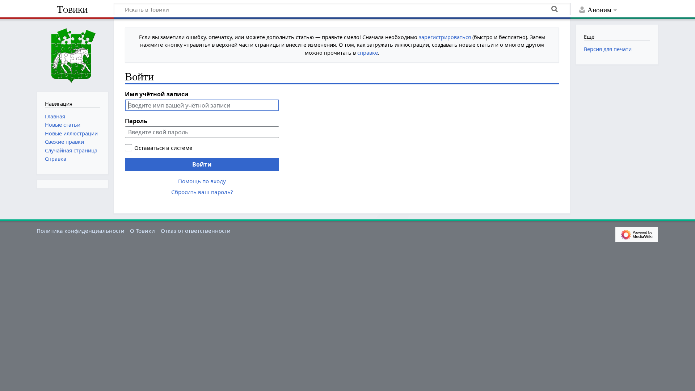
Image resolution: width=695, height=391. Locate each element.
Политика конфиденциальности (81, 230)
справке (367, 52)
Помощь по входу (202, 181)
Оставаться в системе (163, 147)
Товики (72, 9)
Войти (202, 164)
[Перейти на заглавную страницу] (72, 54)
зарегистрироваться (445, 37)
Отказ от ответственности (196, 230)
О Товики (142, 230)
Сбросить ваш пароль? (202, 192)
